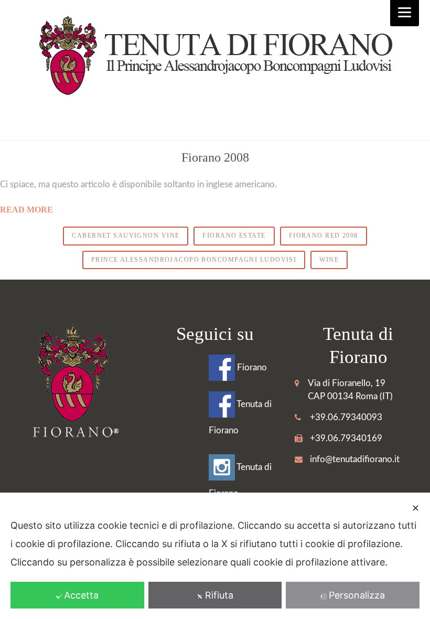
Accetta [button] (81, 595)
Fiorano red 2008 (323, 235)
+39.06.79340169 (346, 438)
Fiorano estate (233, 235)
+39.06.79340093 (346, 417)
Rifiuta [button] (219, 595)
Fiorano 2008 (215, 157)
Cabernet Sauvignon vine (125, 235)
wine (329, 259)
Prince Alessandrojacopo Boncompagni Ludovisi (193, 259)
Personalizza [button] (357, 595)
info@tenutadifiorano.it (355, 459)
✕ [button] (416, 508)
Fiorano (251, 367)
